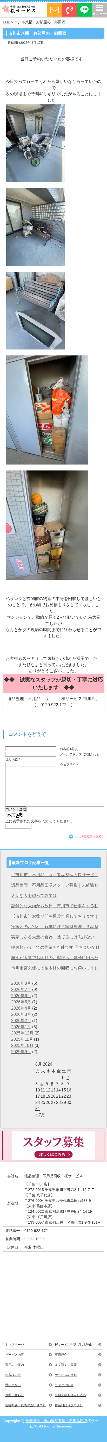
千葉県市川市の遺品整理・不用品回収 (56, 1421)
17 (37, 1096)
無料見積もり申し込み (70, 1395)
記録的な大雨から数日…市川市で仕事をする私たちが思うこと (54, 907)
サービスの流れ (66, 1375)
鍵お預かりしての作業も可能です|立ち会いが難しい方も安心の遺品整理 (55, 949)
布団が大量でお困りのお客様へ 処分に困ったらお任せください (54, 959)
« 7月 (40, 1115)
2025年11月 (22, 1039)
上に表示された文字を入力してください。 (39, 821)
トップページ (14, 1344)
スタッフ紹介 (64, 1385)
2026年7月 (21, 989)
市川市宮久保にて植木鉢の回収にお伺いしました (54, 969)
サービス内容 (14, 1355)
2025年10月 (22, 1045)
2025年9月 (21, 1052)
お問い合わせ (14, 1395)
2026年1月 (21, 1027)
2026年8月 (21, 983)
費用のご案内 (14, 1365)
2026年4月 (21, 1008)
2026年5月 (21, 1002)
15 (63, 1090)
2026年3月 (21, 1014)
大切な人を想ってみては (34, 895)
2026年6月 (21, 996)
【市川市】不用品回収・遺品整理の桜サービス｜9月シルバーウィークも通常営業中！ (54, 876)
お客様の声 (13, 1375)
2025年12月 (22, 1033)
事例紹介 (61, 1355)
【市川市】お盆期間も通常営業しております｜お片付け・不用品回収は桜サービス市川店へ (54, 918)
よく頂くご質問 (66, 1365)
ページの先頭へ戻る (88, 836)
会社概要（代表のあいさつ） (25, 1405)
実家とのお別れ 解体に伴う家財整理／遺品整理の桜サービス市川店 (54, 928)
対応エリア (13, 1385)
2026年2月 (21, 1020)
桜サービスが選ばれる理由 (73, 1344)
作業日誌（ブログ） (69, 1405)
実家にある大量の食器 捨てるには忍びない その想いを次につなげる (54, 938)
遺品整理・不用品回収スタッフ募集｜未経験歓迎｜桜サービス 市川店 (54, 886)
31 (37, 1109)
